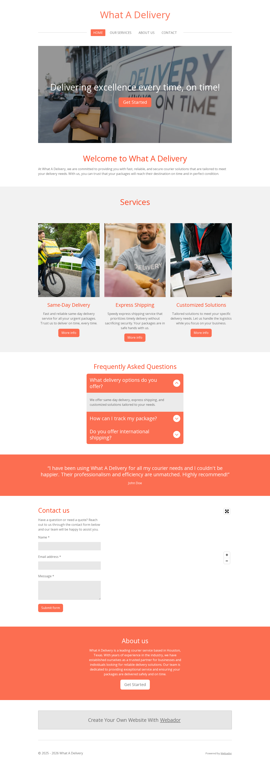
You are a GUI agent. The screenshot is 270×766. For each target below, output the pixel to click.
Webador (170, 720)
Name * (44, 537)
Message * (46, 576)
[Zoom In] (227, 555)
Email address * (49, 556)
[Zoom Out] (227, 561)
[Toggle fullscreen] (227, 511)
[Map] (184, 536)
